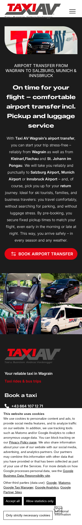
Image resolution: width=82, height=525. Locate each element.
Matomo (64, 482)
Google (51, 482)
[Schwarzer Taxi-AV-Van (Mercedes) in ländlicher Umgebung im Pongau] (61, 288)
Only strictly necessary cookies (28, 515)
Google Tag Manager (18, 487)
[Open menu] (72, 11)
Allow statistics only (40, 501)
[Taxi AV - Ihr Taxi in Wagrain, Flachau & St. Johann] (33, 11)
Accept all (13, 501)
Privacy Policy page (23, 442)
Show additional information (58, 510)
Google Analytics (47, 487)
